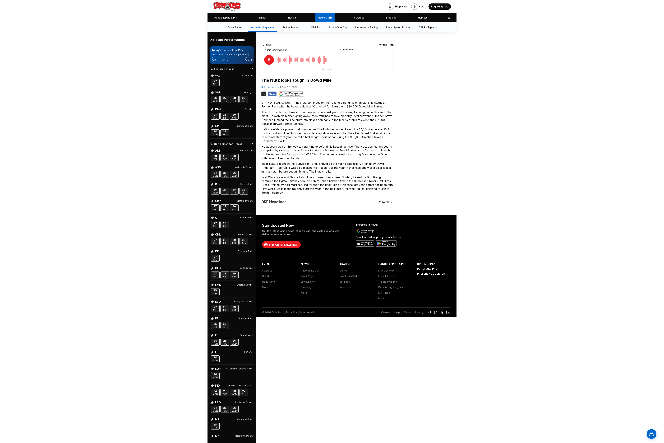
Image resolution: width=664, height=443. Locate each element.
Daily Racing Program (390, 287)
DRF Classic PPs (387, 270)
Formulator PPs (386, 276)
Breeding (391, 17)
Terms (407, 312)
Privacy (419, 312)
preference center (431, 273)
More (265, 287)
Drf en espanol (428, 264)
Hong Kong (268, 281)
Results (292, 17)
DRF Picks (384, 292)
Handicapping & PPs (226, 17)
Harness (422, 17)
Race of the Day (310, 270)
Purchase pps (427, 268)
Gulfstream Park (349, 276)
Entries (263, 17)
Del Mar (266, 276)
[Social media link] (429, 312)
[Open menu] (449, 17)
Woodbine (346, 287)
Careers (385, 312)
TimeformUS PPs (388, 281)
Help (397, 312)
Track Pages (308, 276)
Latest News (308, 281)
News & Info (325, 17)
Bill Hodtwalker (270, 87)
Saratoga (359, 17)
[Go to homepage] (227, 6)
